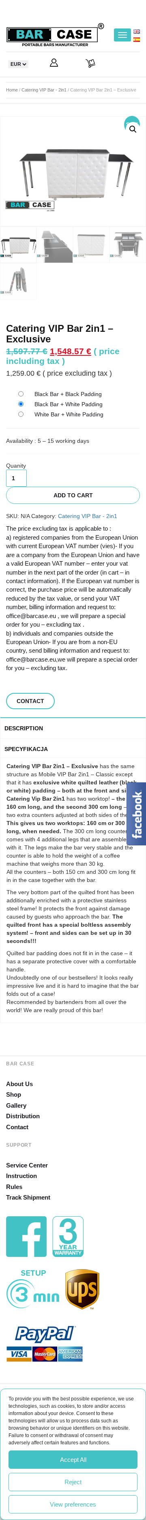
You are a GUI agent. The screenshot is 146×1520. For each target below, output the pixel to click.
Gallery (16, 1105)
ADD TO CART (73, 495)
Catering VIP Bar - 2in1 (44, 89)
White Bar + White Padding (68, 414)
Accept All (73, 1459)
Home (12, 89)
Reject (73, 1482)
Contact (17, 1127)
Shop (13, 1094)
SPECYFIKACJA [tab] (26, 749)
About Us (19, 1083)
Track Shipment (28, 1197)
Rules (14, 1186)
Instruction (21, 1175)
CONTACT (30, 701)
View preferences (73, 1504)
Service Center (27, 1165)
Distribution (23, 1116)
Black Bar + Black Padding (68, 394)
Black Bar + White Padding (68, 404)
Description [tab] (23, 728)
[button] (133, 129)
